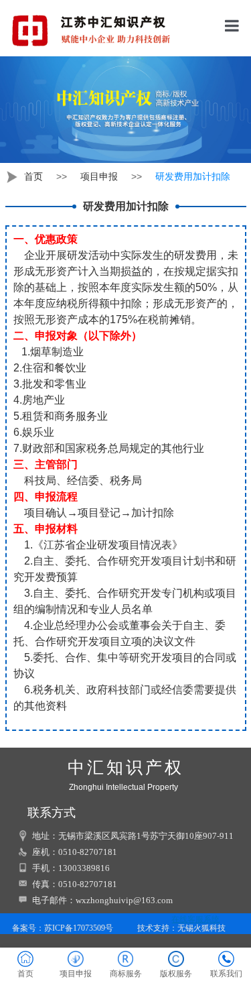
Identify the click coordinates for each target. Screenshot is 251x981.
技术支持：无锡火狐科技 (181, 928)
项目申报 (99, 176)
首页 (33, 176)
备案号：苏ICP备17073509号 (61, 928)
